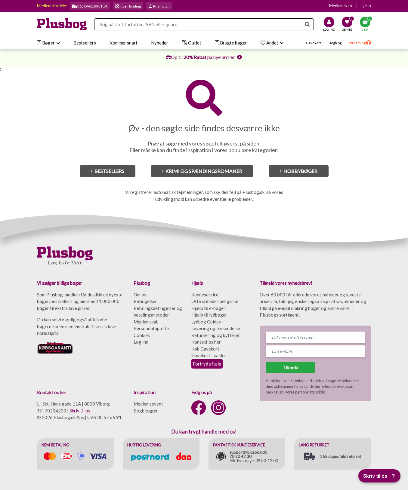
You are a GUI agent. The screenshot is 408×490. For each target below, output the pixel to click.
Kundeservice (204, 294)
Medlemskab (340, 5)
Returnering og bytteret (215, 335)
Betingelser (145, 301)
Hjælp (366, 5)
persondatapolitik (310, 392)
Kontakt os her (206, 342)
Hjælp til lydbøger (209, 314)
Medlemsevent (148, 403)
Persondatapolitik (152, 328)
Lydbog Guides (206, 321)
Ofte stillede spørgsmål (214, 301)
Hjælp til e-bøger (208, 308)
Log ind (141, 342)
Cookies (142, 335)
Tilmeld (290, 367)
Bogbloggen (146, 410)
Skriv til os (80, 410)
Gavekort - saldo (208, 355)
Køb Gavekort (205, 348)
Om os (140, 294)
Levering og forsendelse (215, 328)
